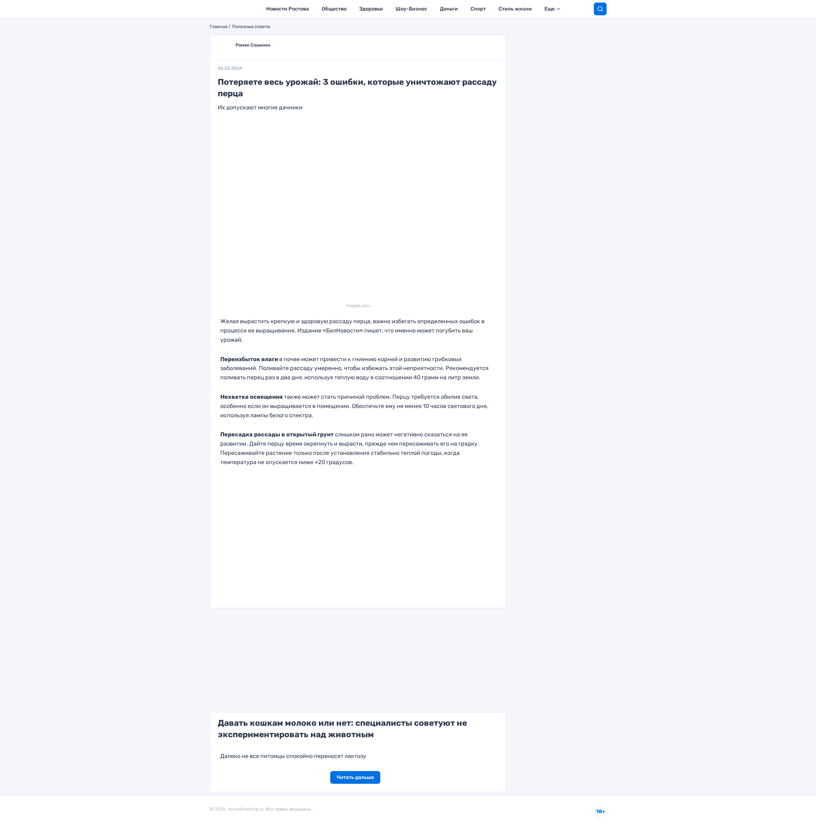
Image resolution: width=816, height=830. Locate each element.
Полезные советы (251, 26)
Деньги (449, 9)
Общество (334, 9)
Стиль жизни (515, 9)
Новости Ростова (287, 9)
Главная (219, 26)
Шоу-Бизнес (411, 9)
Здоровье (371, 9)
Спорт (478, 9)
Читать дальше (355, 777)
